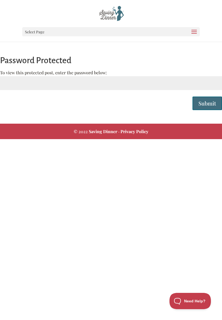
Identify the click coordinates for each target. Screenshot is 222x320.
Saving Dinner (103, 131)
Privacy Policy (134, 131)
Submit (207, 103)
